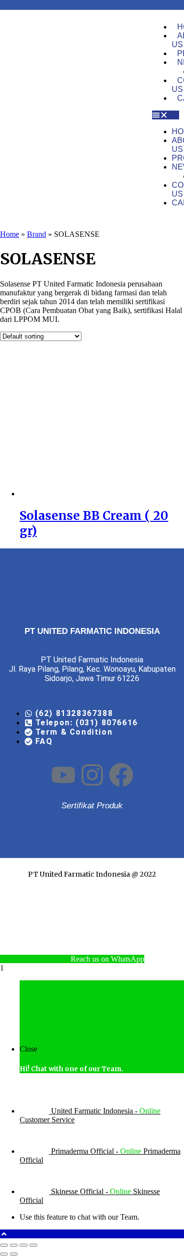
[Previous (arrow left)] (4, 1254)
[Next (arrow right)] (14, 1254)
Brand (36, 234)
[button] (165, 115)
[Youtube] (63, 775)
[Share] (23, 1245)
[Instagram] (92, 775)
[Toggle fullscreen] (14, 1245)
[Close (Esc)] (33, 1245)
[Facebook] (121, 775)
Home (9, 234)
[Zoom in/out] (4, 1245)
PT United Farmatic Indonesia (79, 874)
